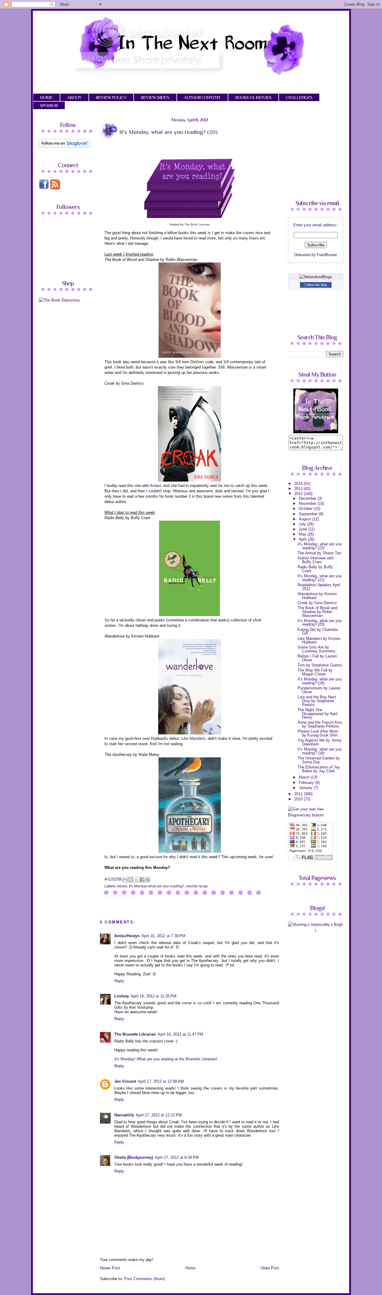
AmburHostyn (127, 936)
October (306, 508)
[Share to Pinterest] (148, 880)
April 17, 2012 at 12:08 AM (161, 1081)
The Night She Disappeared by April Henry (318, 714)
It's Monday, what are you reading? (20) (320, 622)
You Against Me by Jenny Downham (320, 742)
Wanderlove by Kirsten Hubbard (317, 596)
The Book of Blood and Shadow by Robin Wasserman (317, 612)
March (305, 777)
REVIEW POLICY (111, 97)
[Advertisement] (89, 349)
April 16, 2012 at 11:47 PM (180, 1034)
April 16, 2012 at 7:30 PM (163, 936)
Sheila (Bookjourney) (133, 1157)
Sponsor (49, 105)
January (306, 787)
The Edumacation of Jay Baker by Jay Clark (319, 769)
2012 (299, 493)
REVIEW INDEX (155, 97)
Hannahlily (124, 1115)
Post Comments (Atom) (144, 1279)
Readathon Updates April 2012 (319, 587)
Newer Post (110, 1268)
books (122, 886)
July (303, 524)
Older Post (270, 1268)
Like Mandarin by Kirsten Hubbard (319, 640)
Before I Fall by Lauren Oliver (317, 658)
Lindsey (121, 996)
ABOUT (74, 97)
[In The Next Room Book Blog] (315, 432)
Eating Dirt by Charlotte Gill (318, 631)
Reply (119, 981)
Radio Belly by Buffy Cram (315, 569)
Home (190, 1268)
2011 (299, 794)
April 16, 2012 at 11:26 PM (153, 996)
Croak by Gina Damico (317, 603)
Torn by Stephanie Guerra (320, 665)
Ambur (155, 485)
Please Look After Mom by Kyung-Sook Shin (318, 733)
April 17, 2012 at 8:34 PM (177, 1157)
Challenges (299, 97)
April (303, 539)
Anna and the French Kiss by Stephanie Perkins (320, 724)
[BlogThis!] (131, 880)
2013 (299, 488)
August (305, 519)
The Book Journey (197, 224)
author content (202, 97)
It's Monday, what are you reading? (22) (320, 546)
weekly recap (197, 886)
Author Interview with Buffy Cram (316, 560)
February (307, 782)
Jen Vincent (125, 1081)
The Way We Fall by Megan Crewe (315, 672)
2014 (299, 483)
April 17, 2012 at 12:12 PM (159, 1115)
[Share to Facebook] (142, 880)
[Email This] (125, 880)
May (303, 534)
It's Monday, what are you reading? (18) (320, 751)
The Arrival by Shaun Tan (319, 553)
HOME (46, 97)
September (309, 514)
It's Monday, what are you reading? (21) (320, 578)
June (303, 529)
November (308, 503)
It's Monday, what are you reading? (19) (320, 681)
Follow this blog (316, 285)
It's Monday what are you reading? (156, 886)
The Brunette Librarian (135, 1034)
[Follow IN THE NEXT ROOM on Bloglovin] (64, 146)
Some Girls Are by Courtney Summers (316, 649)
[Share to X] (136, 880)
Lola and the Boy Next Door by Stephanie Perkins (317, 701)
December (308, 498)
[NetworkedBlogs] (315, 277)
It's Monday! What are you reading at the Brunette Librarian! (165, 1059)
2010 (299, 799)
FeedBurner (327, 255)
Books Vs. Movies (253, 97)
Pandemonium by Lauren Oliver (319, 690)
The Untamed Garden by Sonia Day (319, 760)
